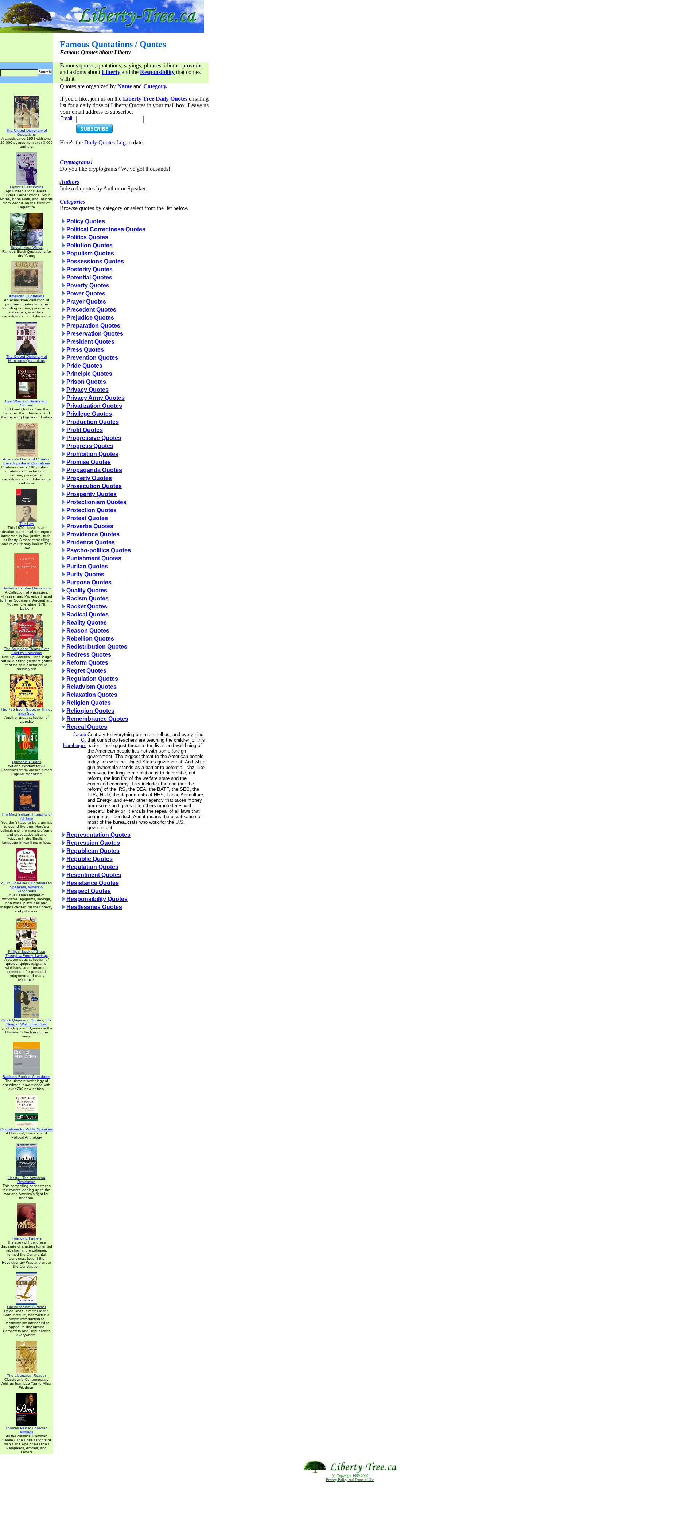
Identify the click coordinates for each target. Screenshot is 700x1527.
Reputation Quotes (92, 867)
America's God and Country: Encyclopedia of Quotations (26, 461)
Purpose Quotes (89, 582)
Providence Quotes (93, 534)
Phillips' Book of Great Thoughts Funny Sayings (26, 954)
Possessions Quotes (95, 261)
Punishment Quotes (93, 558)
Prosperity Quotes (91, 494)
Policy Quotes (85, 221)
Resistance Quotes (92, 883)
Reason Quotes (87, 630)
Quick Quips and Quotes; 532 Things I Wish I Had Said (26, 1022)
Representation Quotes (98, 835)
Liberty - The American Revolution (26, 1180)
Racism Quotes (87, 598)
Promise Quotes (88, 462)
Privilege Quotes (89, 414)
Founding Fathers (27, 1238)
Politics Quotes (87, 237)
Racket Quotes (86, 606)
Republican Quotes (93, 851)
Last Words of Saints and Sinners (26, 403)
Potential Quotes (89, 277)
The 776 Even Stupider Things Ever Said (26, 711)
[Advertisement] (350, 1504)
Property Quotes (89, 478)
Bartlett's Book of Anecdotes (26, 1077)
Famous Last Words (26, 187)
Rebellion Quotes (90, 638)
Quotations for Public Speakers (26, 1129)
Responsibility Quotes (97, 899)
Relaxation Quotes (91, 695)
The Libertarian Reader (26, 1375)
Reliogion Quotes (90, 711)
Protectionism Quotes (96, 502)
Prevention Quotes (92, 358)
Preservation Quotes (94, 333)
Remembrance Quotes (97, 719)
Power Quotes (85, 293)
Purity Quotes (85, 574)
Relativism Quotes (91, 687)
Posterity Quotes (89, 269)
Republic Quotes (89, 859)
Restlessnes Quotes (94, 907)
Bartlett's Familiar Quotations (27, 588)
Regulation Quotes (92, 679)
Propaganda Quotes (94, 470)
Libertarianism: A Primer (26, 1307)
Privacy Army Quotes (95, 398)
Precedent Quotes (91, 309)
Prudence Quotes (90, 542)
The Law (26, 524)
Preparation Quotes (93, 325)
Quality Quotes (86, 590)
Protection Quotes (91, 510)
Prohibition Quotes (92, 454)
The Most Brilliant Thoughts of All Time (26, 816)
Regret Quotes (86, 671)
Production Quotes (92, 422)
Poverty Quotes (87, 285)
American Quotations (26, 296)
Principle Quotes (89, 374)
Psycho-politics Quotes (98, 550)
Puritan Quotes (87, 566)
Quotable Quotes (26, 762)
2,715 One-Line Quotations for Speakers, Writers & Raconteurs (26, 887)
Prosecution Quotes (94, 486)
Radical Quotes (87, 614)
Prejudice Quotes (90, 317)
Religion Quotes (88, 703)
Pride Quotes (84, 366)
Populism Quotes (90, 253)
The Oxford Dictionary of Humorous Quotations (26, 359)
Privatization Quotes (94, 406)
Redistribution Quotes (96, 646)
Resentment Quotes (93, 875)
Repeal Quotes (86, 727)
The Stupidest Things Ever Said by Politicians (26, 651)
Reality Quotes (86, 622)
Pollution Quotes (89, 245)
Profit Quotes (84, 430)
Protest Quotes (87, 518)
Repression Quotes (93, 843)
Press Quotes (85, 350)
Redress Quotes (88, 655)
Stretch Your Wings (27, 248)
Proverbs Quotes (89, 526)
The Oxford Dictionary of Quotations (26, 132)
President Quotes (90, 342)
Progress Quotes (89, 446)
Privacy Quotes (87, 390)
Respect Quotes (88, 891)
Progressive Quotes (93, 438)
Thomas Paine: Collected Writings (26, 1430)
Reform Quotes (87, 663)
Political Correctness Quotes (105, 229)
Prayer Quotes (86, 301)
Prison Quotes (86, 382)
